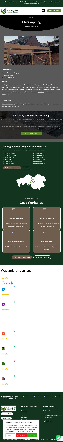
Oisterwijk (16, 106)
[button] (43, 10)
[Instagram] (44, 421)
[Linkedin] (50, 421)
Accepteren (32, 435)
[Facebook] (47, 421)
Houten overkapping (7, 104)
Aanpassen (10, 435)
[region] (21, 429)
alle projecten (34, 26)
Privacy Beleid (36, 439)
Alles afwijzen (21, 435)
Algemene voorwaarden (27, 439)
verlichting (41, 92)
